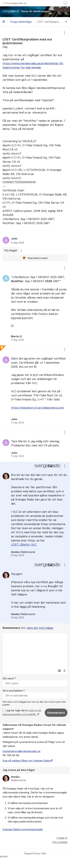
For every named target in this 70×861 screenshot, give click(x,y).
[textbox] (35, 650)
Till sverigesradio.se (15, 3)
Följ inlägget (10, 250)
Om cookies (59, 842)
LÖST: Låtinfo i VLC (24, 544)
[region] (35, 145)
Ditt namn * (9, 678)
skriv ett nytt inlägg (40, 628)
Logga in (62, 837)
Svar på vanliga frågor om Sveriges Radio (26, 760)
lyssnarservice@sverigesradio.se (21, 751)
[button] (59, 670)
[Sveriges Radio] (3, 21)
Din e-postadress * (14, 690)
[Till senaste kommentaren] (66, 22)
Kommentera (56, 712)
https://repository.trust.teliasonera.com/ (37, 407)
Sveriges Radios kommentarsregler (23, 829)
